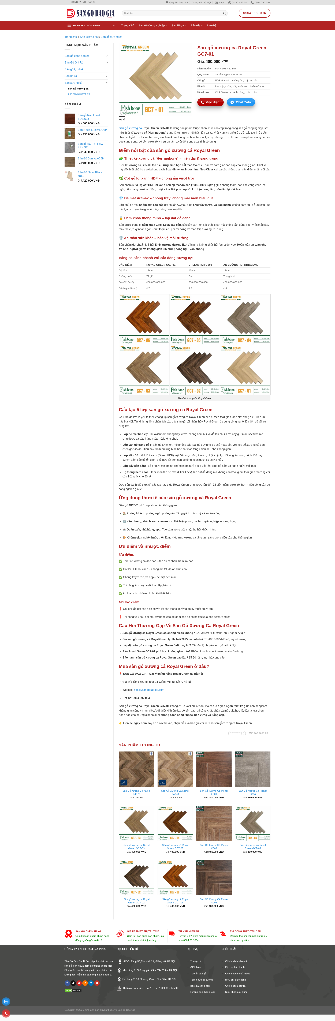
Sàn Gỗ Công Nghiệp (152, 25)
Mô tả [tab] (122, 119)
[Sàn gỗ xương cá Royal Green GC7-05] (175, 823)
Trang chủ (71, 36)
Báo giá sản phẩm (200, 985)
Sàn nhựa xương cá (79, 93)
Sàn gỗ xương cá (111, 36)
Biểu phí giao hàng (235, 979)
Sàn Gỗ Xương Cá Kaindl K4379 (136, 792)
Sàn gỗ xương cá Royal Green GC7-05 (175, 847)
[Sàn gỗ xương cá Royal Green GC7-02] (136, 877)
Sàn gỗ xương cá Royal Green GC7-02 (137, 901)
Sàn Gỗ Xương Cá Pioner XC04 (253, 792)
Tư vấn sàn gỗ (198, 973)
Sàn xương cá (89, 36)
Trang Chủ (127, 25)
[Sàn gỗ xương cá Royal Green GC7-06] (175, 877)
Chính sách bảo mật (236, 961)
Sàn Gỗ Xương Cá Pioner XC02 (214, 847)
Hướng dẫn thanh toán (202, 991)
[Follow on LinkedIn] (91, 983)
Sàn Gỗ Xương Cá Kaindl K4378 (175, 792)
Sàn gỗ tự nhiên (74, 69)
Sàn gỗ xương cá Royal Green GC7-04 (253, 847)
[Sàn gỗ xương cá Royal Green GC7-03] (136, 823)
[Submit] (224, 13)
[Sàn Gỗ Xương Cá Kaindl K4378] (175, 769)
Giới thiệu (195, 967)
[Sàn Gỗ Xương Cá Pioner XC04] (253, 769)
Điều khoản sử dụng (236, 991)
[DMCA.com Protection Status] (73, 990)
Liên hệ (212, 25)
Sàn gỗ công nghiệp (77, 55)
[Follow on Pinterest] (79, 983)
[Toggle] (106, 56)
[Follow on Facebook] (67, 983)
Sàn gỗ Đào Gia (126, 1009)
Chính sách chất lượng (237, 973)
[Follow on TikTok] (73, 983)
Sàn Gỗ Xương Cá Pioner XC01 (214, 792)
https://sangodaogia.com (149, 689)
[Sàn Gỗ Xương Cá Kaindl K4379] (136, 769)
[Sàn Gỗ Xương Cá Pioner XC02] (214, 823)
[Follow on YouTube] (97, 983)
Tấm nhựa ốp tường (201, 979)
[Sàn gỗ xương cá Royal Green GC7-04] (253, 823)
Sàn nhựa (71, 75)
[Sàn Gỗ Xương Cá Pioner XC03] (214, 877)
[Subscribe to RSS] (85, 983)
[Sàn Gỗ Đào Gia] (91, 13)
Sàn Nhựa (178, 25)
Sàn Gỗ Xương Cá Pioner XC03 (214, 901)
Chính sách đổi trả (235, 985)
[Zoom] (123, 112)
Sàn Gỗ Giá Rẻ (74, 62)
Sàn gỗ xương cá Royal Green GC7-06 (175, 901)
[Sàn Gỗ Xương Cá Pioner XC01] (214, 769)
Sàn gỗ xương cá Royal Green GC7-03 (137, 847)
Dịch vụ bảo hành (235, 967)
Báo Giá (195, 25)
